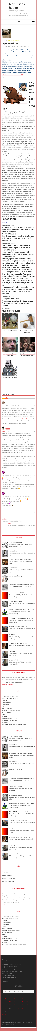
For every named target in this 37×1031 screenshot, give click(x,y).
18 (14, 1005)
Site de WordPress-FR (8, 881)
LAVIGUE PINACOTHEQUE (9, 720)
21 (27, 1005)
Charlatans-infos (6, 702)
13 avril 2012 (12, 46)
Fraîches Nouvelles (7, 712)
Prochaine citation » (7, 684)
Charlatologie (5, 704)
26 (18, 1008)
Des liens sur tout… (7, 968)
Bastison (4, 700)
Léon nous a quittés (7, 973)
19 (18, 1005)
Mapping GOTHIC (7, 722)
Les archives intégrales (8, 975)
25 (14, 1008)
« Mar (3, 1014)
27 (22, 1008)
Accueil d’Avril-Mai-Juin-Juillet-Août (11, 964)
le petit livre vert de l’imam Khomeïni (20, 419)
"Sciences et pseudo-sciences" (10, 698)
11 (14, 1001)
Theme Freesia (21, 1022)
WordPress (28, 1022)
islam (19, 46)
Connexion (5, 872)
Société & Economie (13, 40)
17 (9, 1005)
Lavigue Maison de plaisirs (9, 718)
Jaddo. (3, 714)
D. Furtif (5, 46)
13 (22, 1001)
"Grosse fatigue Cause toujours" (11, 696)
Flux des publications (7, 875)
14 (27, 1001)
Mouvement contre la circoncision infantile (14, 724)
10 (9, 1001)
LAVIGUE (4, 716)
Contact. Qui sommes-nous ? (9, 966)
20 (22, 1005)
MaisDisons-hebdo (17, 5)
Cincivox (4, 706)
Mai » (6, 1014)
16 (5, 1005)
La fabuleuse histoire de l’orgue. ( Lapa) (12, 971)
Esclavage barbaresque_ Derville (11, 710)
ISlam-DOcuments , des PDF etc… (10, 969)
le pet (22, 46)
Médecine (26, 46)
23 (5, 1008)
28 (27, 1008)
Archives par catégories (9, 977)
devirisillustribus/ (7, 708)
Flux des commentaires (8, 878)
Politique (4, 40)
